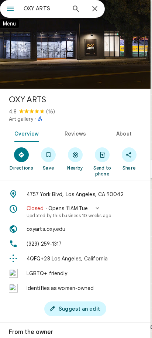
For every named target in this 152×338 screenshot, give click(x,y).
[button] (75, 212)
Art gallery (21, 119)
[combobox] (45, 8)
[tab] (25, 133)
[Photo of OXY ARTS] (75, 44)
